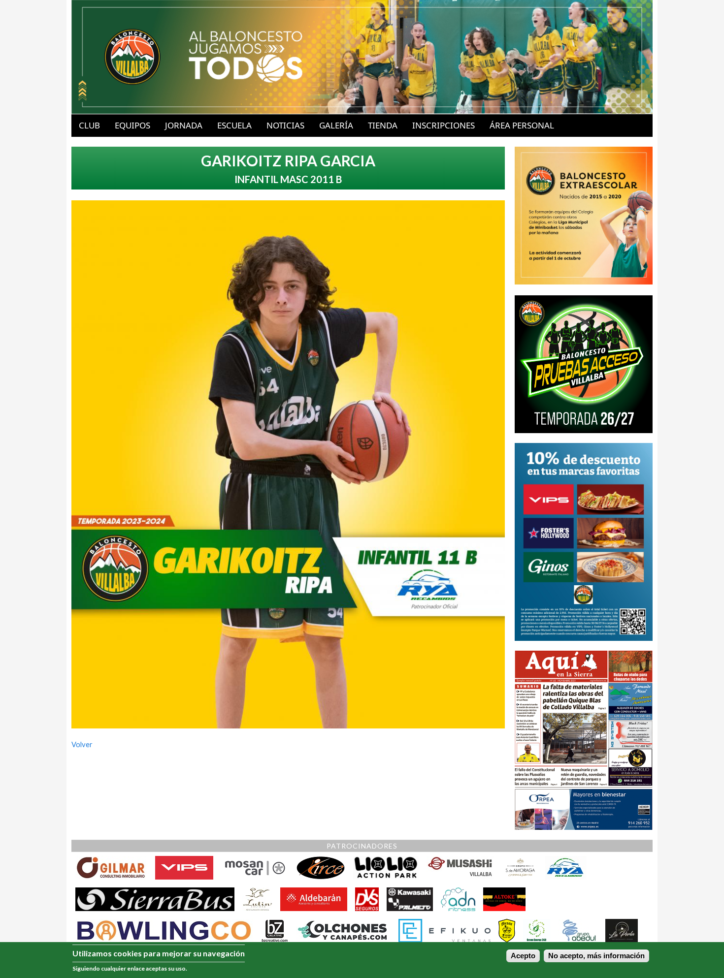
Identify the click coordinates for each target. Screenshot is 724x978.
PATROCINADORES (362, 846)
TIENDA (382, 125)
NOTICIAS (285, 125)
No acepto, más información (596, 956)
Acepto (523, 956)
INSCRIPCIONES (443, 125)
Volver (82, 744)
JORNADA (183, 125)
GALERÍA (336, 125)
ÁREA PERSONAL (522, 125)
